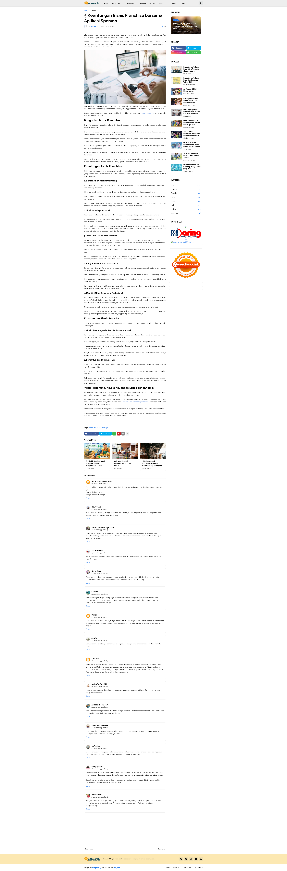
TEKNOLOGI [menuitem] (129, 3)
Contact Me (187, 868)
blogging (186, 213)
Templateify (96, 868)
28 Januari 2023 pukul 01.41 (99, 617)
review (186, 209)
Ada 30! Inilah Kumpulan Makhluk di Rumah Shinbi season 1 (191, 134)
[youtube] (196, 859)
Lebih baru (89, 849)
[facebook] (181, 859)
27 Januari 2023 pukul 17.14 (99, 573)
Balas (88, 498)
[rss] (201, 859)
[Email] (123, 434)
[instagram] (191, 859)
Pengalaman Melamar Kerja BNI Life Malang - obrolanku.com (191, 69)
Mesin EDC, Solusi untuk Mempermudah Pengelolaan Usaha (95, 463)
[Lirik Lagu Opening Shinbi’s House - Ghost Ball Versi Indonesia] (176, 112)
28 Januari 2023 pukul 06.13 (99, 640)
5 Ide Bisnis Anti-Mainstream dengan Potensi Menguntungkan (152, 463)
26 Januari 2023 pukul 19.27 (99, 530)
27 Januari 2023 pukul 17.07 (99, 553)
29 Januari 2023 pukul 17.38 (99, 797)
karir (186, 205)
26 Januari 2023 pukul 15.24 (99, 483)
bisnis (94, 11)
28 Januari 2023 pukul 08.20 (99, 686)
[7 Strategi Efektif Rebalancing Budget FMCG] (125, 451)
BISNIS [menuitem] (152, 3)
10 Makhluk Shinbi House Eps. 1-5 (190, 90)
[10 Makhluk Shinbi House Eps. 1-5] (176, 91)
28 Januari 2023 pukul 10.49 (99, 769)
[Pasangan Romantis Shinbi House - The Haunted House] (176, 101)
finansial (97, 428)
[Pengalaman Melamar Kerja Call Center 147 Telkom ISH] (176, 80)
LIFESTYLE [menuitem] (162, 3)
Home (168, 868)
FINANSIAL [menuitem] (141, 3)
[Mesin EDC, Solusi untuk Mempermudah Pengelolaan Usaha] (97, 451)
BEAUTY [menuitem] (174, 3)
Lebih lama (161, 849)
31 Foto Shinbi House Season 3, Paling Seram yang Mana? (192, 167)
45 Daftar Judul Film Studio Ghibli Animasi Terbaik (191, 156)
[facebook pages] (186, 859)
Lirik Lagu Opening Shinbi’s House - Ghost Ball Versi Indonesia (191, 112)
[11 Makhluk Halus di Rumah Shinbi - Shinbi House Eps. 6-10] (176, 123)
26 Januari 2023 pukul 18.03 (99, 509)
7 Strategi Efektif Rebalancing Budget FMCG (122, 463)
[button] (201, 3)
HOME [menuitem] (105, 3)
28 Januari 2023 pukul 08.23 (99, 707)
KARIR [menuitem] (184, 3)
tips (186, 185)
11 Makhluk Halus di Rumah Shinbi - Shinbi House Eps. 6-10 (191, 123)
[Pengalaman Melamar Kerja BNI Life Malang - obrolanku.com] (176, 69)
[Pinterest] (119, 434)
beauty (186, 201)
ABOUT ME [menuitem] (116, 3)
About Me (176, 868)
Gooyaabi (116, 868)
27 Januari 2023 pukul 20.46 (99, 594)
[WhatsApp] (114, 434)
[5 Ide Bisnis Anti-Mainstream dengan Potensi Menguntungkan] (153, 451)
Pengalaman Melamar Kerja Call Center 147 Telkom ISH (191, 80)
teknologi (104, 428)
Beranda (87, 11)
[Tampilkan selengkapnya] (127, 434)
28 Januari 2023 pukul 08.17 (99, 661)
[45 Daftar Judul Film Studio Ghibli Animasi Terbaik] (176, 156)
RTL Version (198, 868)
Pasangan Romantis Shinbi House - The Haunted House (190, 101)
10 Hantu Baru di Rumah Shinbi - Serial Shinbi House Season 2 (191, 145)
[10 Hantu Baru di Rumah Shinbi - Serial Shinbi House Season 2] (176, 145)
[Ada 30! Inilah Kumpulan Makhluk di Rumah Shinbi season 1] (176, 134)
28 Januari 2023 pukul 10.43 (99, 748)
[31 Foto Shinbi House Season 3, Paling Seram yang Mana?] (176, 167)
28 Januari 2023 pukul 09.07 (99, 728)
